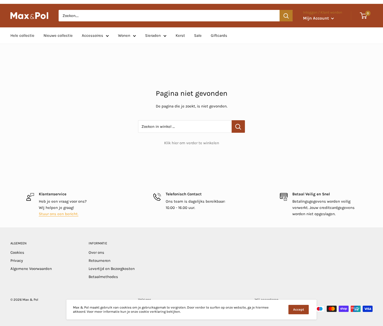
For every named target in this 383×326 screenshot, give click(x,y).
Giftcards (219, 35)
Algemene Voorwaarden (31, 268)
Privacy (16, 260)
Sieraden (153, 35)
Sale (198, 35)
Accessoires (92, 35)
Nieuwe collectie (58, 35)
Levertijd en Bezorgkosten (112, 268)
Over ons (96, 252)
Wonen (124, 35)
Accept (298, 309)
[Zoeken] (286, 15)
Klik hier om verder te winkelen (191, 143)
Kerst (180, 35)
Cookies (17, 252)
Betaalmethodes (103, 276)
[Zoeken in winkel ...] (238, 126)
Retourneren (99, 260)
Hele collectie (22, 35)
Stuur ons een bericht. (58, 214)
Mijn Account (316, 18)
